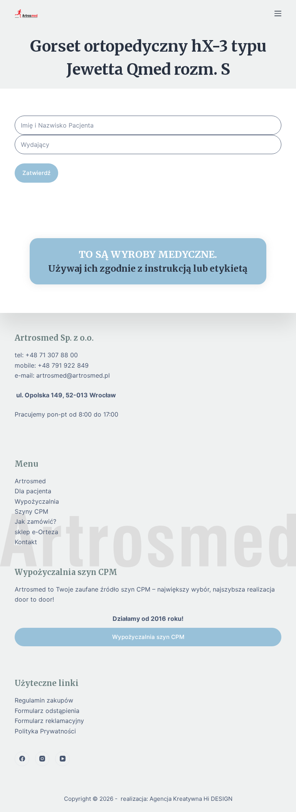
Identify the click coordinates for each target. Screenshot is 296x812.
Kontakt (26, 542)
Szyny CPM (31, 511)
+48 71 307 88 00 (51, 355)
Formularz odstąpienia (47, 710)
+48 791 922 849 (63, 365)
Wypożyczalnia (37, 501)
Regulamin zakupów (44, 700)
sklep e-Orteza (36, 532)
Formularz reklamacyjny (49, 721)
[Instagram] (42, 758)
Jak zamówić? (35, 521)
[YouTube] (62, 758)
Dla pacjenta (33, 491)
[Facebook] (22, 758)
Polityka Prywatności (45, 731)
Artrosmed (30, 481)
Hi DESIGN (218, 798)
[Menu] (277, 13)
